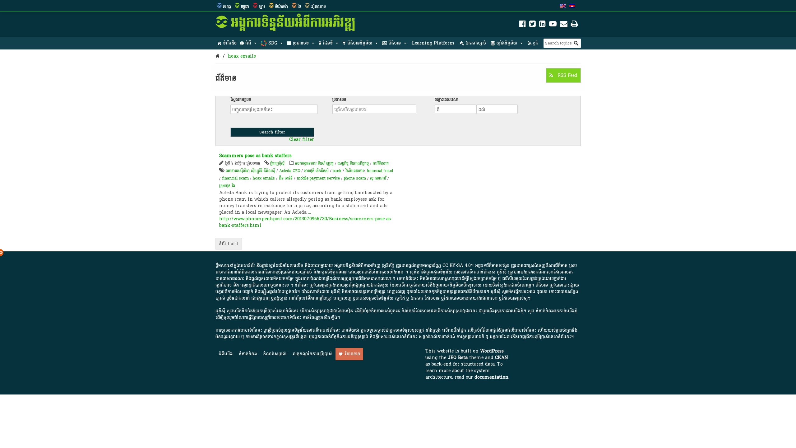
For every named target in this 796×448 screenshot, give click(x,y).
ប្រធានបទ (301, 43)
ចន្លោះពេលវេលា (446, 99)
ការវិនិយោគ (381, 163)
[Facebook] (522, 25)
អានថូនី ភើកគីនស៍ (316, 170)
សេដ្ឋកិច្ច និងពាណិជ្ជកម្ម (353, 163)
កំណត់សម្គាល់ (274, 354)
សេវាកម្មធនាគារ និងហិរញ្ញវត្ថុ (314, 163)
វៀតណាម (318, 6)
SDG (272, 43)
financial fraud (380, 170)
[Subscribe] (563, 25)
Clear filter (301, 139)
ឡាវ (262, 6)
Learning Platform (433, 43)
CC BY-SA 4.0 (456, 265)
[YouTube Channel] (553, 25)
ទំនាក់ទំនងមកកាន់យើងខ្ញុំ (556, 311)
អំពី (248, 43)
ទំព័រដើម (230, 43)
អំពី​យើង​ (226, 354)
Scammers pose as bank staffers (255, 156)
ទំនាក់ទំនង (248, 354)
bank (337, 170)
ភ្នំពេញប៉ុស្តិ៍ (277, 163)
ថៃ (299, 6)
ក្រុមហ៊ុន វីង (227, 185)
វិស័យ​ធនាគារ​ (354, 170)
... (309, 212)
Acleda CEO (289, 170)
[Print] (574, 25)
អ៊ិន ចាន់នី (286, 178)
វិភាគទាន (352, 354)
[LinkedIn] (542, 25)
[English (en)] (563, 6)
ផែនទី (328, 43)
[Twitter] (532, 25)
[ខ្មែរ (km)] (572, 6)
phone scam (355, 178)
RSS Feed (566, 75)
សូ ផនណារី (378, 178)
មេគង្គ (227, 6)
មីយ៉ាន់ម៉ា (281, 6)
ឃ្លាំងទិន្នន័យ (506, 43)
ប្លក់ (535, 43)
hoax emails (242, 56)
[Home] (217, 56)
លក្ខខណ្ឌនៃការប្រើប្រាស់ (312, 354)
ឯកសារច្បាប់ (475, 43)
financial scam (235, 178)
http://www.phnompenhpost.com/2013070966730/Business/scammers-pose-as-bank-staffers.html (305, 222)
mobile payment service (318, 178)
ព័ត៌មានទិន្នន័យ (359, 43)
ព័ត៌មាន (394, 43)
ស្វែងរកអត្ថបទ (240, 99)
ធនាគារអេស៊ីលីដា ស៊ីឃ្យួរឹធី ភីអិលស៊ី (251, 170)
